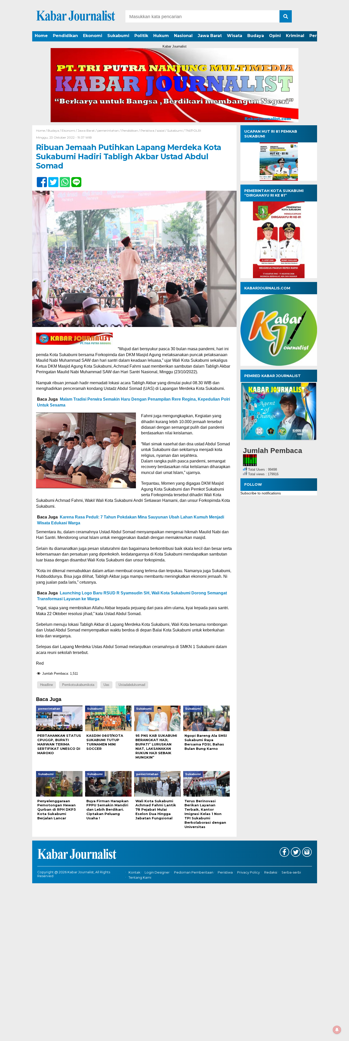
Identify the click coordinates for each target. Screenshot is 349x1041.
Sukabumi (118, 35)
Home (41, 35)
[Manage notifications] (337, 1030)
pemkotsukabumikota (78, 685)
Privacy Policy (248, 872)
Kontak (134, 872)
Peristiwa (147, 130)
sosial (161, 130)
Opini (275, 35)
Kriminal (295, 35)
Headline (46, 685)
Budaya (255, 35)
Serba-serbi (291, 872)
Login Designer (157, 872)
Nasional (183, 35)
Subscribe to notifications (260, 493)
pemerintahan (108, 130)
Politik (141, 35)
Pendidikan (65, 35)
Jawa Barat (210, 35)
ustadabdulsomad (132, 685)
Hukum (161, 35)
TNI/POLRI (193, 130)
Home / (42, 130)
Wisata (234, 35)
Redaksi (270, 872)
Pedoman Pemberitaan (193, 872)
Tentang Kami (140, 877)
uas (106, 685)
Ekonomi (92, 35)
